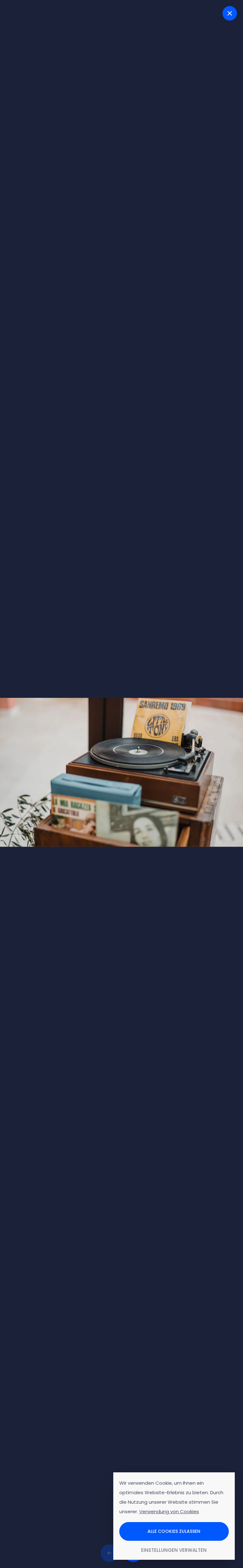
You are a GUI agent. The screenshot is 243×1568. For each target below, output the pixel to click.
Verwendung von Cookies (169, 1511)
